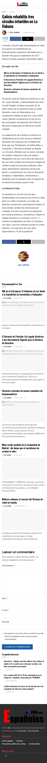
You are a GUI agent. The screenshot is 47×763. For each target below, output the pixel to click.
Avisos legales (7, 741)
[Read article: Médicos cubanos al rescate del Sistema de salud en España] (23, 519)
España (11, 12)
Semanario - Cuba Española (29, 731)
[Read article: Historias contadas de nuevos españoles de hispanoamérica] (23, 411)
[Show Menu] (3, 4)
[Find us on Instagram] (9, 755)
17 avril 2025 (18, 298)
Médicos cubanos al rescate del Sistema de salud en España (22, 501)
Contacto (19, 741)
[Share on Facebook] (15, 39)
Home (4, 12)
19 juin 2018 (9, 670)
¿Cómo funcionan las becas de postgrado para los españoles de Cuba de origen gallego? (24, 687)
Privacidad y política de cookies (14, 744)
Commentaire (8, 565)
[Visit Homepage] (23, 4)
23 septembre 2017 (11, 681)
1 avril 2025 (18, 398)
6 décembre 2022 (19, 506)
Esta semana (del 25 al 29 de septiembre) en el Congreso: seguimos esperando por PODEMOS (23, 676)
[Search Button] (44, 4)
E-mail (5, 610)
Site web (5, 622)
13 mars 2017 (9, 692)
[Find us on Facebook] (2, 755)
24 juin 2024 (18, 455)
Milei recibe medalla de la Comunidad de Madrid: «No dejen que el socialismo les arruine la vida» (21, 448)
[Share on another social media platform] (39, 39)
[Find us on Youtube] (13, 755)
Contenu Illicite (34, 744)
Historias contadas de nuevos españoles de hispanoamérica (22, 90)
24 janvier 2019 (28, 32)
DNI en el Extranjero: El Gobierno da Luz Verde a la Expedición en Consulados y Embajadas (24, 74)
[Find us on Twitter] (6, 755)
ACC (9, 728)
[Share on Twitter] (27, 39)
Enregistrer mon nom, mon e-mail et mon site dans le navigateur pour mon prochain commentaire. (24, 636)
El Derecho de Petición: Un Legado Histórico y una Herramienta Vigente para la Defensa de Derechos (23, 82)
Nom (5, 598)
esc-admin (15, 32)
